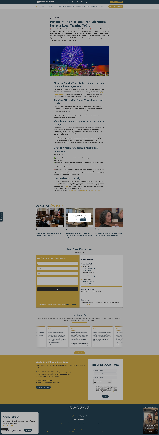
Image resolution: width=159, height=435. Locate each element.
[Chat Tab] (79, 217)
